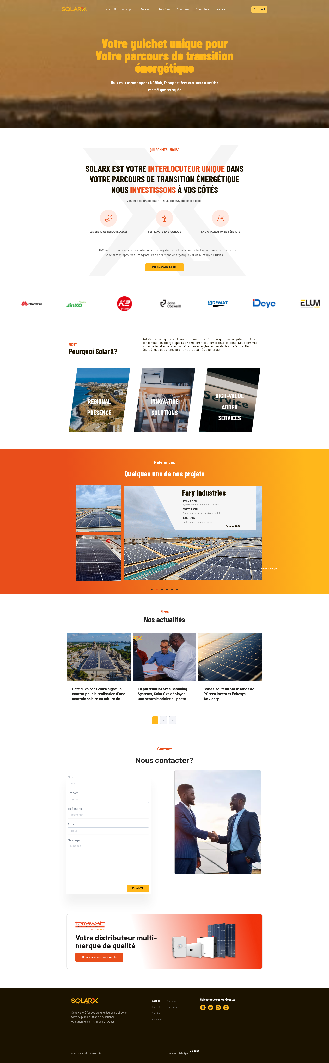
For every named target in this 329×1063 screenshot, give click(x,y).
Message (74, 840)
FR (224, 9)
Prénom (73, 793)
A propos (172, 1000)
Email (71, 824)
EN (218, 9)
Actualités (157, 1019)
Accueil (156, 1000)
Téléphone (75, 808)
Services (172, 1006)
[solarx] (74, 9)
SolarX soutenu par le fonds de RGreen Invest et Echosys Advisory (229, 693)
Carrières (157, 1013)
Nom (71, 777)
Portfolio (156, 1006)
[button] (259, 9)
